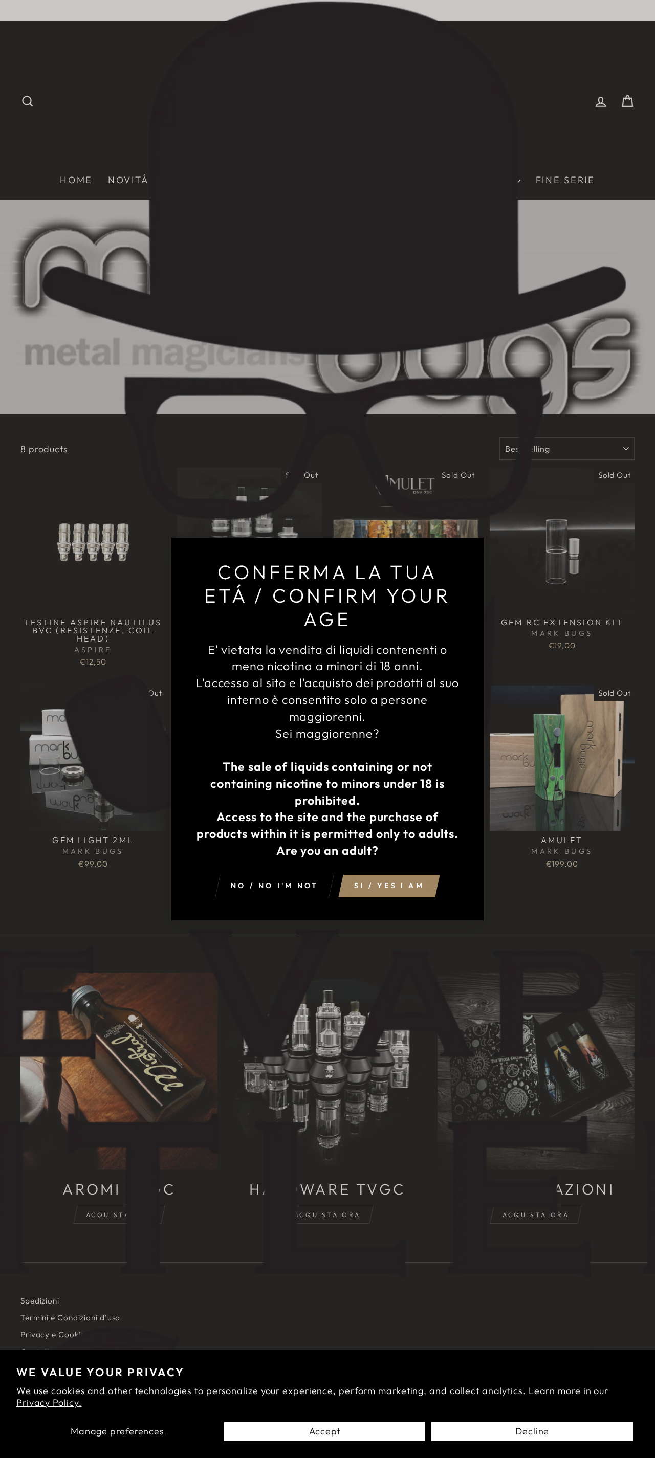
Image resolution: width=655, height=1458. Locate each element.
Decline (532, 1431)
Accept (324, 1431)
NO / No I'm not (274, 885)
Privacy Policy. (49, 1402)
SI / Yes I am (389, 885)
